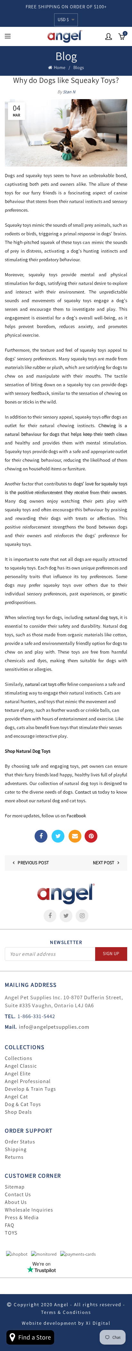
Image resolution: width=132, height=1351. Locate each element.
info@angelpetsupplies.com (54, 1027)
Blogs (78, 67)
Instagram (82, 915)
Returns (14, 1157)
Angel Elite (18, 1073)
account (108, 36)
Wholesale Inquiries (29, 1210)
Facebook (76, 816)
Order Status (20, 1141)
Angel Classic (21, 1066)
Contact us (86, 792)
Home (59, 67)
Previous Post (33, 863)
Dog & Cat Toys (23, 1104)
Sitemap (15, 1187)
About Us (16, 1202)
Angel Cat (16, 1096)
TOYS (11, 1233)
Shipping (16, 1149)
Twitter (58, 836)
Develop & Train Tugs (30, 1089)
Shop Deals (18, 1112)
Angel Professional (28, 1081)
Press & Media (22, 1217)
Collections (18, 1058)
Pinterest (91, 836)
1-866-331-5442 (36, 1016)
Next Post (103, 863)
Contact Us (18, 1194)
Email (75, 836)
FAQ (9, 1225)
